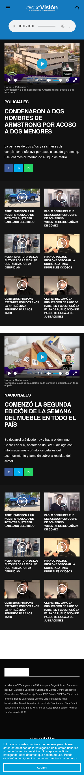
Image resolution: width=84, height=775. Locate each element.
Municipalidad (11, 703)
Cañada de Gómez (46, 689)
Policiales (16, 102)
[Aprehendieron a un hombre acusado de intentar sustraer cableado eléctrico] (22, 198)
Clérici (23, 694)
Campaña (19, 689)
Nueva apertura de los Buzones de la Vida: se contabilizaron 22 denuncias (21, 262)
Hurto (76, 694)
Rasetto (55, 703)
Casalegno (30, 689)
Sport (55, 707)
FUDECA (61, 694)
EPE (45, 694)
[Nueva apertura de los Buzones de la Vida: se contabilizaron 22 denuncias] (22, 243)
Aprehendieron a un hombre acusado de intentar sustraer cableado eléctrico (19, 216)
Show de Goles (44, 707)
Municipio (24, 703)
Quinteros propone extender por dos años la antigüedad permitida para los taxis (21, 306)
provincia (45, 703)
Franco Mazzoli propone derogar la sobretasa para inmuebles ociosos (59, 262)
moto (64, 698)
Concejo (30, 694)
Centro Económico (66, 689)
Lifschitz (39, 698)
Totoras (8, 712)
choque (15, 694)
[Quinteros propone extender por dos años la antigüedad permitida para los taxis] (22, 285)
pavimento (35, 703)
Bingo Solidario (58, 685)
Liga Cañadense (52, 698)
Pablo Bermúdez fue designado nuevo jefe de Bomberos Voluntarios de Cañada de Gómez (61, 218)
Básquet (8, 689)
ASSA (36, 685)
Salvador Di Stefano (14, 707)
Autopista (45, 685)
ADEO (18, 685)
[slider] (24, 80)
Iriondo (17, 698)
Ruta (67, 703)
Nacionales (17, 395)
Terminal (72, 707)
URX (23, 712)
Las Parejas (28, 698)
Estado (52, 694)
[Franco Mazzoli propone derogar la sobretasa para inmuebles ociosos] (62, 243)
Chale (7, 694)
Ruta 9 (74, 703)
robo (62, 703)
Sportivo (63, 707)
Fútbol (70, 694)
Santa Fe (31, 707)
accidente (9, 685)
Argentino (27, 685)
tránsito (16, 712)
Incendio (8, 698)
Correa (39, 694)
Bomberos (72, 685)
